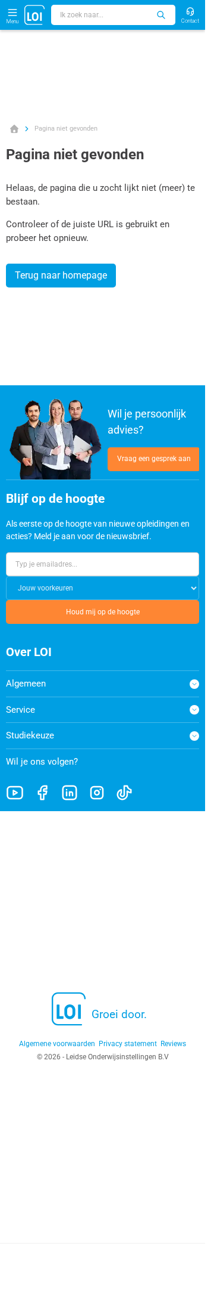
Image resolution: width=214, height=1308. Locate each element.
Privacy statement (128, 1044)
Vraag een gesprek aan (154, 458)
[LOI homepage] (34, 15)
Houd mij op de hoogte (103, 612)
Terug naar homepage (61, 275)
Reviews (173, 1044)
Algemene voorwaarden (57, 1044)
